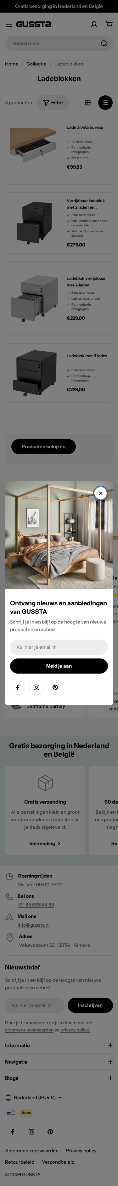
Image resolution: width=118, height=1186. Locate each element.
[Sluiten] (101, 493)
